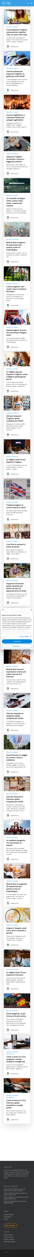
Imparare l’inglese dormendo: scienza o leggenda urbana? (15, 1202)
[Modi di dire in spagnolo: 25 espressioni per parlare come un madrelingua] (17, 885)
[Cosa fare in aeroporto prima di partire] (17, 543)
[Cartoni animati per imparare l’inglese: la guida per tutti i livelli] (17, 72)
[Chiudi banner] (31, 609)
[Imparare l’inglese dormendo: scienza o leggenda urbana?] (17, 157)
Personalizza (16, 646)
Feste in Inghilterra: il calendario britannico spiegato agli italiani (16, 1198)
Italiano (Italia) (8, 1235)
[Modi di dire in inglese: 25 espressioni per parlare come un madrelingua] (17, 244)
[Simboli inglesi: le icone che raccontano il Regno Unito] (17, 330)
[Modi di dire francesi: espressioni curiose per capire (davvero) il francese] (17, 671)
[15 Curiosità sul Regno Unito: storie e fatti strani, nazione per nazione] (17, 200)
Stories (6, 1219)
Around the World (12, 27)
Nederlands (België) (9, 1241)
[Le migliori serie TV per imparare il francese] (17, 971)
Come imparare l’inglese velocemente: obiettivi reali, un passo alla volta (15, 1189)
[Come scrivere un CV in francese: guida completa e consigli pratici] (17, 1101)
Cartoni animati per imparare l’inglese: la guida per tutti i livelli (15, 1193)
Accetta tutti (17, 641)
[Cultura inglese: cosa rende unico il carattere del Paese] (17, 287)
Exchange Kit (10, 1054)
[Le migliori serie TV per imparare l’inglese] (17, 458)
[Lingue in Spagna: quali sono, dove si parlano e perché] (17, 928)
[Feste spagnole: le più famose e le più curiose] (17, 1013)
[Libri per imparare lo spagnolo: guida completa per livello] (17, 713)
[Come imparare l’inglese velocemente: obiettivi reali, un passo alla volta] (17, 30)
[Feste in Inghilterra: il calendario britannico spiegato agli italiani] (17, 115)
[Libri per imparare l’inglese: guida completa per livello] (17, 417)
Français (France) (9, 1237)
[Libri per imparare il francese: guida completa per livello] (17, 798)
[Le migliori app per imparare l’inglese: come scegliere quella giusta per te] (17, 373)
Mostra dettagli (24, 636)
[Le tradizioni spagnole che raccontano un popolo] (17, 841)
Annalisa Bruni (14, 46)
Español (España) (9, 1239)
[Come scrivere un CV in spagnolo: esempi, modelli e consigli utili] (17, 1056)
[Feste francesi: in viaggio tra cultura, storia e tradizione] (17, 755)
